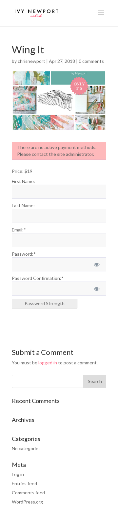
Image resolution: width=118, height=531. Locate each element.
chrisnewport (31, 61)
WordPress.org (27, 501)
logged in (47, 362)
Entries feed (24, 483)
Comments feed (28, 492)
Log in (18, 474)
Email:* (19, 229)
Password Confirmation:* (38, 278)
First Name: (23, 181)
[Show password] (97, 264)
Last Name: (23, 205)
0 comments (91, 61)
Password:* (24, 254)
